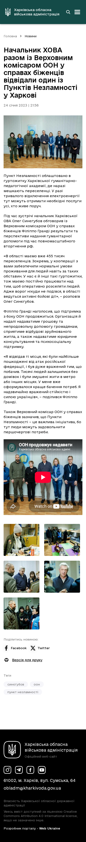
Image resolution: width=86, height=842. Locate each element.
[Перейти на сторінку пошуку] (68, 12)
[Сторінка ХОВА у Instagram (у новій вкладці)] (7, 770)
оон (37, 684)
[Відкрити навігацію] (77, 12)
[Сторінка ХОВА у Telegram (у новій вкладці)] (19, 770)
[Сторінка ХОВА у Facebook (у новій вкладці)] (30, 770)
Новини (31, 36)
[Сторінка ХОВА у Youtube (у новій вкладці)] (42, 770)
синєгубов (15, 684)
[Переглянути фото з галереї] (21, 540)
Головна (10, 36)
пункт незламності (22, 692)
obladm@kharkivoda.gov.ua (32, 788)
